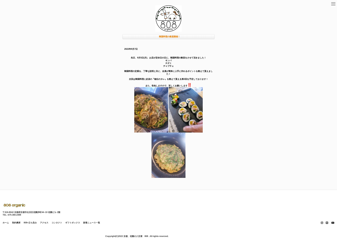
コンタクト (57, 223)
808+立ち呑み (30, 223)
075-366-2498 (14, 215)
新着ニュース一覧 (91, 223)
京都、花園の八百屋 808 (135, 236)
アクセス (44, 223)
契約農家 (16, 223)
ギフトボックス (72, 223)
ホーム (6, 223)
